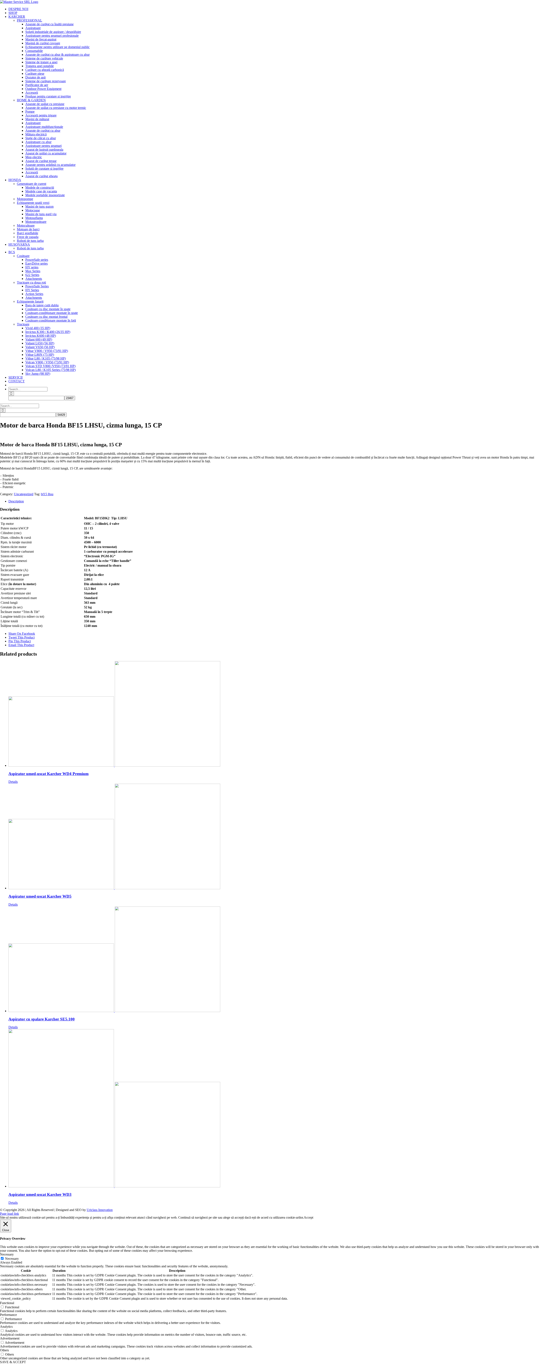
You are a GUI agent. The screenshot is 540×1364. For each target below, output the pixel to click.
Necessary (12, 1258)
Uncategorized (23, 494)
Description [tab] (16, 501)
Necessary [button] (7, 1254)
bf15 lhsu (47, 494)
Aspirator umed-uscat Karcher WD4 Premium (48, 773)
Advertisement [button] (9, 1338)
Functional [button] (7, 1303)
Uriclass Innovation (100, 1210)
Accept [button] (308, 1217)
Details (13, 781)
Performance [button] (8, 1315)
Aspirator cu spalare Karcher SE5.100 (41, 1019)
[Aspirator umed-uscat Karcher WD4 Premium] (274, 714)
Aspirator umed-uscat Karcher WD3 (40, 1194)
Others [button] (4, 1350)
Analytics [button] (6, 1326)
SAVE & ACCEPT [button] (13, 1362)
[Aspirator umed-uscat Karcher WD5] (274, 837)
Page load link (9, 1213)
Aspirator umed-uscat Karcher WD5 (40, 896)
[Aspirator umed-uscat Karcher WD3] (274, 1108)
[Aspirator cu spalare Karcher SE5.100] (274, 960)
